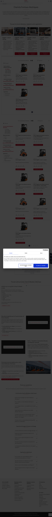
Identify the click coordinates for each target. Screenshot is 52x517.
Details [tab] (26, 253)
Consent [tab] (10, 253)
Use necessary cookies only (26, 266)
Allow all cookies (40, 265)
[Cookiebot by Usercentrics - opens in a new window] (43, 250)
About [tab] (41, 253)
